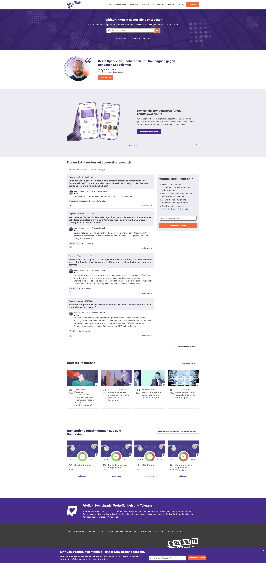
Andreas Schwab (98, 228)
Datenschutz (145, 531)
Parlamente (157, 5)
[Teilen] (70, 205)
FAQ (162, 531)
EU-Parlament (133, 38)
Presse (110, 531)
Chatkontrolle (74, 243)
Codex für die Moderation (177, 514)
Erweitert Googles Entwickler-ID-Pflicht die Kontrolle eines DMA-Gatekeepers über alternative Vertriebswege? (110, 305)
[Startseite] (74, 4)
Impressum (131, 531)
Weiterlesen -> (147, 206)
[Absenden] (157, 30)
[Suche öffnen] (179, 4)
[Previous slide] (69, 145)
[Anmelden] (183, 4)
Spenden (91, 531)
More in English (175, 531)
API (155, 531)
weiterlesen (82, 476)
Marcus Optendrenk (100, 191)
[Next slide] (197, 145)
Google (72, 331)
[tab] (77, 169)
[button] (129, 145)
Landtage (146, 38)
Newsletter (79, 531)
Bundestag (121, 38)
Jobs (101, 531)
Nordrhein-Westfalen (99, 201)
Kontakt (119, 531)
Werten (110, 517)
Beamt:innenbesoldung (78, 201)
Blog (69, 531)
